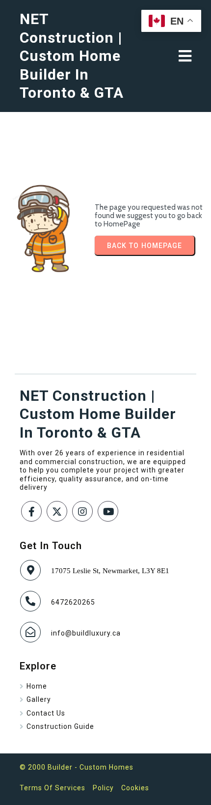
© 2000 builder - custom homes (76, 767)
